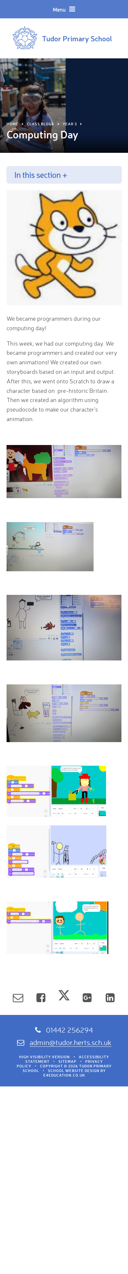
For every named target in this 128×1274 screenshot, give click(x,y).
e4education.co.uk (64, 1075)
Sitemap (67, 1061)
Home (12, 124)
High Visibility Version (44, 1057)
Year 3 (70, 124)
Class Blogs (40, 124)
